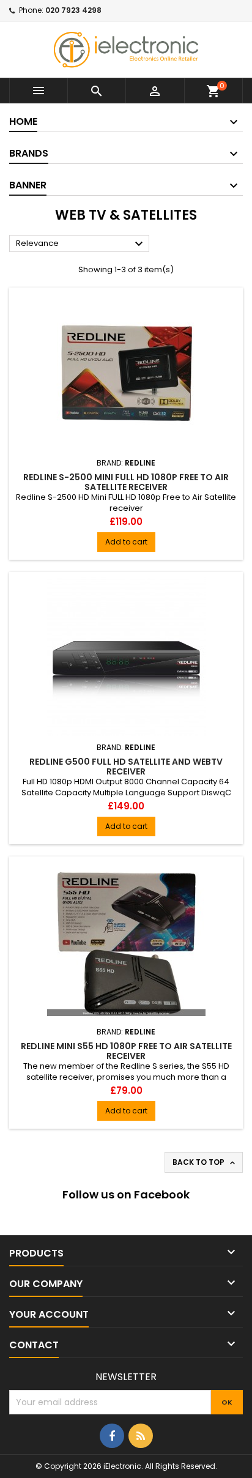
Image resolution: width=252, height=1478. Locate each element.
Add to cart (126, 542)
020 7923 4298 (73, 10)
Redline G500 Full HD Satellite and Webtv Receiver (126, 767)
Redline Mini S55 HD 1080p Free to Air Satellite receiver (126, 1051)
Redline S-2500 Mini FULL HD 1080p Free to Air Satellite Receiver (126, 482)
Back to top (204, 1162)
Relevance (81, 244)
